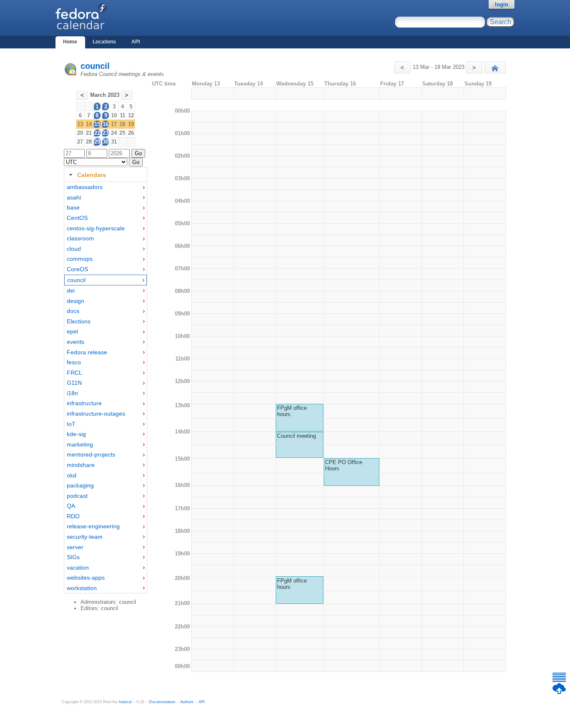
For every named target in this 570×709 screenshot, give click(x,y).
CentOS (77, 217)
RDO (73, 516)
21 (89, 133)
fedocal (125, 702)
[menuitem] (105, 187)
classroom (80, 238)
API (135, 42)
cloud (74, 248)
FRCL (74, 372)
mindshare (81, 465)
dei (71, 290)
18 (122, 124)
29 (97, 142)
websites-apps (86, 577)
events (75, 341)
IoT (71, 424)
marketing (80, 444)
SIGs (73, 557)
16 (105, 124)
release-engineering (93, 526)
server (75, 547)
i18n (72, 393)
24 (114, 133)
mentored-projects (91, 454)
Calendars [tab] (91, 175)
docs (73, 311)
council (95, 66)
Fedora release (87, 352)
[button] (402, 67)
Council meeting (296, 436)
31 (114, 142)
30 (105, 142)
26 (131, 133)
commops (80, 258)
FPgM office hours (292, 411)
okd (71, 475)
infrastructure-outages (96, 413)
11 (122, 115)
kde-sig (76, 434)
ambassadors (85, 187)
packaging (80, 485)
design (75, 301)
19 (131, 124)
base (73, 207)
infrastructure (84, 403)
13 (80, 124)
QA (71, 505)
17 (114, 124)
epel (72, 331)
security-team (85, 536)
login (501, 4)
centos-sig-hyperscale (96, 228)
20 (80, 133)
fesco (74, 362)
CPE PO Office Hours (343, 465)
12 (131, 115)
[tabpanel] (105, 387)
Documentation (162, 702)
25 (122, 133)
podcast (77, 495)
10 (114, 115)
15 (97, 124)
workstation (82, 588)
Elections (79, 321)
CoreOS (77, 269)
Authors (187, 702)
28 (89, 142)
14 (89, 124)
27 (80, 142)
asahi (74, 197)
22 (97, 133)
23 (105, 133)
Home (70, 42)
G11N (74, 382)
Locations (104, 42)
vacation (78, 567)
